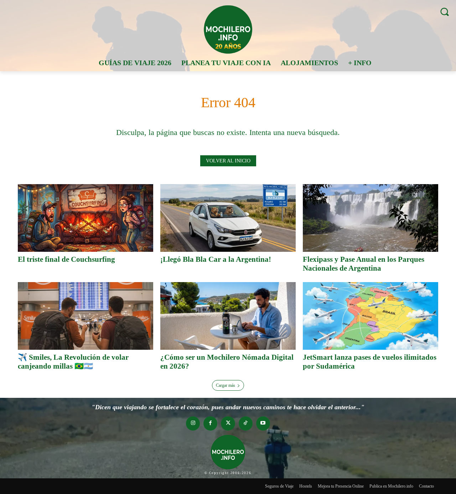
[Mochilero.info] (228, 29)
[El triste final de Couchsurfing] (85, 218)
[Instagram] (193, 423)
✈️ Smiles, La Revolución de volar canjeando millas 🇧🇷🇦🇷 (73, 361)
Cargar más (225, 385)
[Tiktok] (246, 423)
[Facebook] (210, 423)
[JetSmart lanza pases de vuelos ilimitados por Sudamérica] (370, 316)
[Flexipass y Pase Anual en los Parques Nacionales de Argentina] (370, 218)
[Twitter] (228, 423)
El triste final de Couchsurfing (66, 259)
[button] (444, 11)
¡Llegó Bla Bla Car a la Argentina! (215, 259)
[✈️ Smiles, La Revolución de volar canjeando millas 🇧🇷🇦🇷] (85, 316)
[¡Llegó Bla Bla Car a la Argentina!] (228, 218)
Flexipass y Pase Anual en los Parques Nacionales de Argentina (363, 263)
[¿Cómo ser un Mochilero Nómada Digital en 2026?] (228, 316)
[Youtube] (263, 423)
